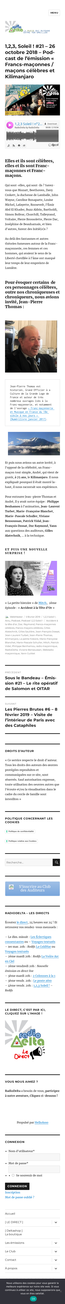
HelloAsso (41, 1122)
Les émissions (14, 1242)
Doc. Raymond (26, 624)
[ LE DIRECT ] (14, 1222)
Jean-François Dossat (47, 631)
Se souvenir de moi (29, 1175)
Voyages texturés (43, 941)
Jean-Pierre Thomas (40, 635)
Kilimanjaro (11, 638)
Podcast (15, 620)
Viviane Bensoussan (30, 649)
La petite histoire (28, 638)
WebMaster (16, 616)
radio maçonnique (46, 646)
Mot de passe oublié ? (19, 1197)
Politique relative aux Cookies (22, 841)
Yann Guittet (28, 653)
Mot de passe (18, 1163)
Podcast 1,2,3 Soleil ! (32, 620)
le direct (22, 922)
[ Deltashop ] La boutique (14, 1232)
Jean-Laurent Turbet (16, 635)
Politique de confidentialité (21, 831)
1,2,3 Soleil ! (49, 616)
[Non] (60, 1291)
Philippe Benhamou (23, 646)
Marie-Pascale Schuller (29, 642)
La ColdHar (43, 946)
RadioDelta (11, 649)
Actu (7, 620)
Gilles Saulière (26, 631)
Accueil (10, 1213)
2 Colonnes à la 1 (44, 975)
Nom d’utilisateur (21, 1151)
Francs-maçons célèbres (29, 627)
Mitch (42, 603)
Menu (54, 12)
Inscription (12, 1192)
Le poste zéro (42, 980)
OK (33, 1298)
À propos (11, 1268)
